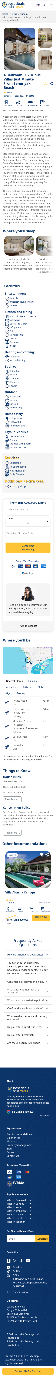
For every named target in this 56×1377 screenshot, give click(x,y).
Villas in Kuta (14, 1207)
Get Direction (20, 1292)
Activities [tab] (28, 687)
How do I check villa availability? (25, 954)
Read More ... (12, 799)
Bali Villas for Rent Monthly (22, 1317)
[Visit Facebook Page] (10, 1261)
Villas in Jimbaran (16, 1211)
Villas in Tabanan (16, 1221)
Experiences (13, 1137)
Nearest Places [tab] (14, 681)
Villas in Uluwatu (16, 1214)
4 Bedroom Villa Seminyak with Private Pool (24, 1343)
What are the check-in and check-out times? (26, 1018)
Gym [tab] (8, 693)
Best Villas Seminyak (18, 1313)
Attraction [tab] (11, 687)
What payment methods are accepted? (23, 991)
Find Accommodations (19, 1134)
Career (10, 1152)
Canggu (7, 96)
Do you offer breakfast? (20, 1035)
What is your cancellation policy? (25, 1000)
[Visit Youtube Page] (29, 1261)
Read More (44, 1115)
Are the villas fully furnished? (23, 1043)
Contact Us (13, 1155)
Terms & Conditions (17, 1356)
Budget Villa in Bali (17, 1310)
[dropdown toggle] (30, 1200)
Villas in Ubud (14, 1218)
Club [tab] (40, 687)
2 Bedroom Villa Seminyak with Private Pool (24, 1336)
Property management (19, 1145)
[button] (51, 5)
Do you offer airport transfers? (24, 1027)
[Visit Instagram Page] (16, 1261)
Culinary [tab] (32, 681)
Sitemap (34, 1356)
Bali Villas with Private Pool (22, 1321)
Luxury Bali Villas (16, 1306)
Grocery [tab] (21, 693)
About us (12, 1141)
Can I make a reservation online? (25, 981)
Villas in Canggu (15, 1203)
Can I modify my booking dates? (25, 1008)
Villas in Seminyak (17, 1200)
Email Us (17, 1267)
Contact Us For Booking (28, 1371)
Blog (9, 1148)
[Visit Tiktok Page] (22, 1261)
